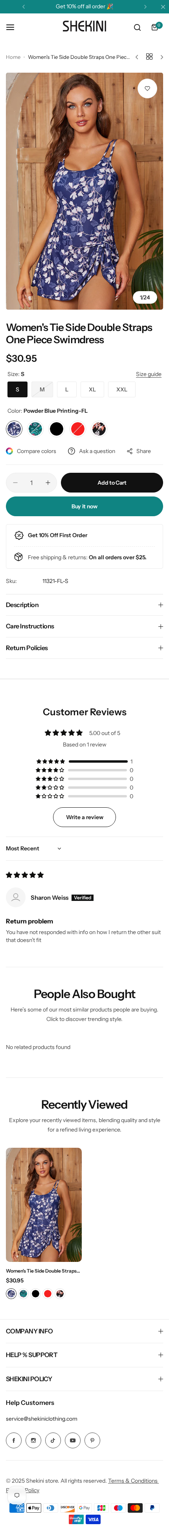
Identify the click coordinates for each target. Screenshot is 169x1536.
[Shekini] (84, 27)
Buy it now (84, 506)
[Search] (137, 27)
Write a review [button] (84, 817)
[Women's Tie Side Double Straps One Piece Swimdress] (44, 1205)
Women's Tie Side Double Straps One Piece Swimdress (41, 1271)
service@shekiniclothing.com (41, 1418)
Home (13, 57)
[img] (25, 875)
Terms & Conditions (133, 1480)
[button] (23, 7)
